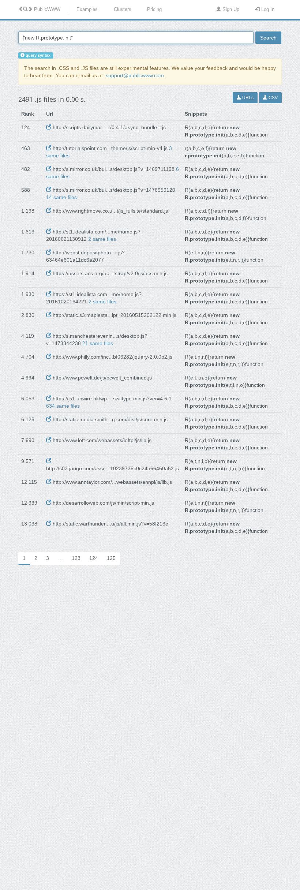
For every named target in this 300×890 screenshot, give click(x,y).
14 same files (61, 197)
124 (93, 558)
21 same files (97, 343)
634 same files (63, 406)
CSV (272, 97)
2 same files (102, 239)
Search (268, 38)
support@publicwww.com (135, 75)
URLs (247, 97)
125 (111, 558)
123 (76, 558)
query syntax (37, 55)
